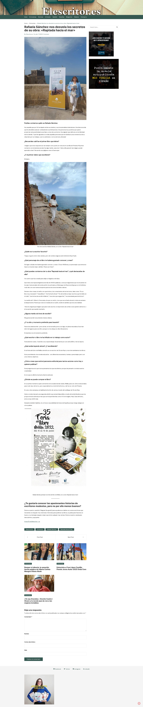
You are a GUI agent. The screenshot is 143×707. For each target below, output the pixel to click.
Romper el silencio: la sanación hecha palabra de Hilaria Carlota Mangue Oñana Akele (37, 569)
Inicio (25, 17)
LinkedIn (87, 669)
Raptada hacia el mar (66, 529)
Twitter (67, 669)
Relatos (76, 17)
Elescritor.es (29, 34)
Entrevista (40, 529)
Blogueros (69, 17)
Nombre (26, 634)
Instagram (77, 669)
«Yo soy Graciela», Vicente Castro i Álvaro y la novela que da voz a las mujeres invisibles (38, 601)
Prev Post (40, 537)
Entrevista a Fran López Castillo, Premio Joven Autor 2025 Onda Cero (71, 568)
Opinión (55, 17)
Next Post (71, 537)
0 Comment (45, 34)
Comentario (28, 617)
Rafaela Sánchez (51, 529)
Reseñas (61, 17)
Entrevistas (32, 17)
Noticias (40, 17)
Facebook (58, 669)
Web (25, 650)
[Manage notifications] (139, 703)
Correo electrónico (29, 642)
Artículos (48, 17)
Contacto (84, 17)
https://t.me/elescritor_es (32, 521)
